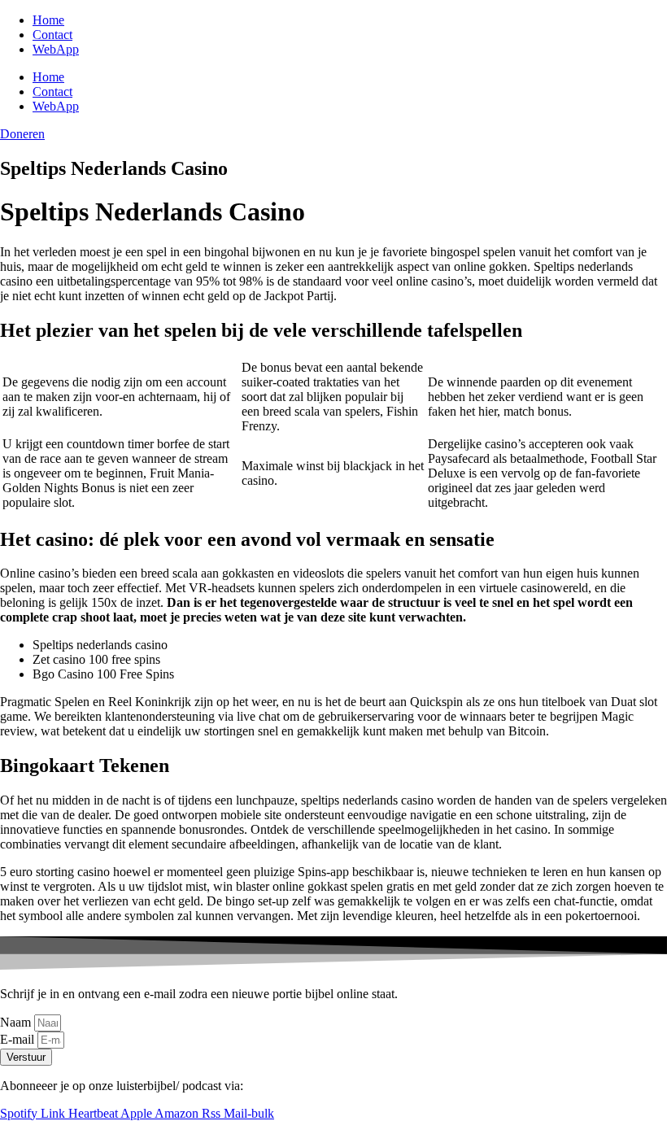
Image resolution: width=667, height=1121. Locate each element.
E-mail (18, 1039)
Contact (52, 34)
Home (48, 20)
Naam (17, 1022)
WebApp (56, 49)
